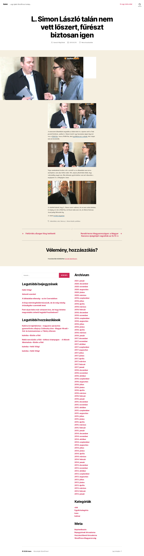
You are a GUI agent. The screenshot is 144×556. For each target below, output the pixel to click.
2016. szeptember (82, 379)
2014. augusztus (81, 445)
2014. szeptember (82, 442)
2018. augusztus (81, 321)
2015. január (79, 431)
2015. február (80, 428)
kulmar (77, 516)
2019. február (80, 310)
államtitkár (53, 221)
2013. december (81, 465)
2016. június (79, 387)
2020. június (79, 292)
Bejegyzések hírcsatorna (84, 532)
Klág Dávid (61, 42)
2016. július (79, 384)
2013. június (79, 482)
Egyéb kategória (81, 510)
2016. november (81, 373)
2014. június (79, 451)
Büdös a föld (35, 335)
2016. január (79, 399)
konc (5, 4)
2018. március (80, 333)
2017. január (79, 367)
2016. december (81, 370)
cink (58, 221)
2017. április (79, 359)
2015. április (79, 422)
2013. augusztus (81, 477)
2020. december (81, 284)
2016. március (80, 393)
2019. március (80, 307)
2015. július (79, 416)
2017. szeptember (81, 347)
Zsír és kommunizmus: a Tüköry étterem (39, 331)
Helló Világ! (27, 290)
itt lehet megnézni (59, 216)
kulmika (25, 335)
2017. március (80, 361)
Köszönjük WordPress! (41, 551)
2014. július (79, 448)
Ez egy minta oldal (126, 4)
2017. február (80, 364)
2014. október (80, 439)
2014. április (79, 454)
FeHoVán (55, 136)
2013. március (80, 488)
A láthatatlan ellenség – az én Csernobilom (39, 298)
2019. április (79, 304)
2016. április (79, 390)
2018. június (79, 327)
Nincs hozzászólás (87, 42)
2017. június (79, 356)
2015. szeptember (82, 410)
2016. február (80, 396)
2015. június (79, 419)
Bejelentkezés (80, 530)
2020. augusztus (81, 289)
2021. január (79, 281)
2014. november (81, 436)
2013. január (79, 494)
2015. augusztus (81, 413)
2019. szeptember (82, 298)
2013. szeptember (82, 474)
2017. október (80, 344)
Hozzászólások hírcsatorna (85, 535)
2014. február (80, 459)
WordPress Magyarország (85, 538)
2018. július (79, 324)
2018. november (81, 315)
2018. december (81, 313)
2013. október (80, 471)
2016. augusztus (81, 382)
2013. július (79, 480)
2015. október (80, 408)
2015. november (81, 405)
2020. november (81, 287)
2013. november (81, 468)
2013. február (80, 491)
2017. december (81, 338)
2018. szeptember (82, 318)
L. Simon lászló (69, 221)
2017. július (79, 353)
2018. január (79, 336)
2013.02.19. (73, 42)
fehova (62, 221)
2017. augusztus (81, 350)
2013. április (79, 485)
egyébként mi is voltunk (80, 136)
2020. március (80, 295)
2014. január (79, 462)
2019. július (79, 301)
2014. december (81, 433)
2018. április (79, 330)
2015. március (80, 425)
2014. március (80, 457)
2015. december (81, 402)
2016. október (80, 376)
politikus (77, 221)
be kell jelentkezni (71, 259)
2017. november (81, 341)
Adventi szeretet (29, 294)
